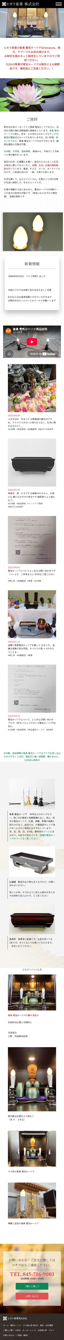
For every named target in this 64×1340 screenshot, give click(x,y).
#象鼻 (29, 580)
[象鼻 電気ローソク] (32, 794)
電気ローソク (15, 1325)
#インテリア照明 (35, 503)
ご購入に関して (32, 1286)
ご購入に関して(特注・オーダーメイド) (19, 1330)
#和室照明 (21, 429)
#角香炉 (49, 729)
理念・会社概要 (46, 1325)
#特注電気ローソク (35, 729)
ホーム (6, 1325)
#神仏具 (11, 580)
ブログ (29, 276)
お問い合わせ (32, 1296)
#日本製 (11, 429)
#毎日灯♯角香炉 (45, 429)
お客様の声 (42, 1330)
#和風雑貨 (32, 429)
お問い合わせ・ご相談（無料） (16, 1335)
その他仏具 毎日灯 (30, 1325)
